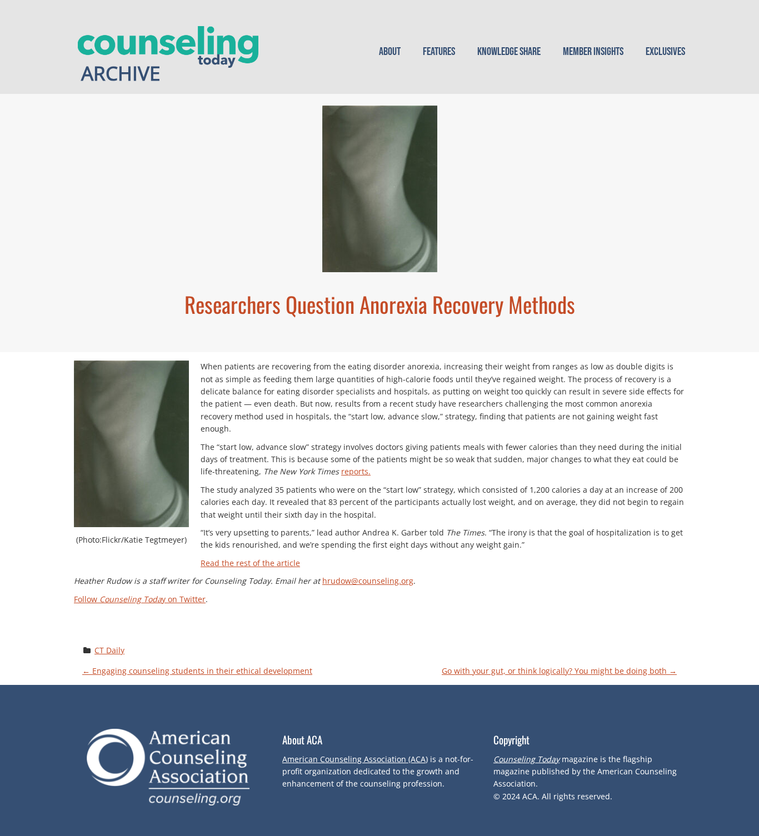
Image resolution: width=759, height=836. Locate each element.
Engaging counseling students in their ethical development (197, 670)
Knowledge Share (509, 51)
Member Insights (593, 51)
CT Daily (109, 650)
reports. (356, 471)
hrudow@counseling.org (367, 580)
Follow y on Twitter (140, 599)
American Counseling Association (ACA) (355, 759)
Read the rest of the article (250, 563)
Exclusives (665, 51)
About (390, 51)
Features (439, 51)
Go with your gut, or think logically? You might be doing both (559, 670)
